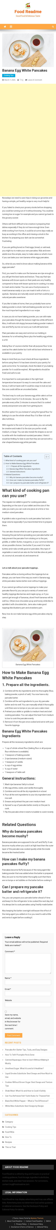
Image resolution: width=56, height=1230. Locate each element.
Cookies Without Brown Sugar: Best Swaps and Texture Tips (28, 1084)
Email (8, 989)
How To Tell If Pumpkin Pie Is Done (19, 1055)
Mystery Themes (37, 1218)
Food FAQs (9, 1132)
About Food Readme (14, 1221)
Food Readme (28, 11)
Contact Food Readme (34, 1221)
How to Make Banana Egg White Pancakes (22, 463)
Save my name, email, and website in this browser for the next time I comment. (13, 1022)
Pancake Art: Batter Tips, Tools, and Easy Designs (26, 1050)
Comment (10, 951)
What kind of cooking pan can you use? (21, 460)
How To (8, 1137)
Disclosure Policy (36, 1224)
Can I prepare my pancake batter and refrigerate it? (29, 483)
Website (8, 1000)
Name (8, 978)
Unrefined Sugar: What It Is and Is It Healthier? (24, 1068)
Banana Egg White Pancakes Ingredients (25, 469)
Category (9, 1122)
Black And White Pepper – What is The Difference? (26, 1101)
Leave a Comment (35, 80)
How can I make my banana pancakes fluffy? (27, 480)
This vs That (10, 1147)
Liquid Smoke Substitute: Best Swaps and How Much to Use (28, 1075)
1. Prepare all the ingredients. (21, 466)
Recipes (8, 1142)
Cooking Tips (9, 75)
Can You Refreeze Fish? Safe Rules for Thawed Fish (27, 1096)
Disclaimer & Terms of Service (22, 1227)
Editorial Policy (42, 1227)
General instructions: (18, 472)
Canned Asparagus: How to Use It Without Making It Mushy (27, 1061)
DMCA (48, 1221)
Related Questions (12, 474)
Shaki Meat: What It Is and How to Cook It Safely (25, 1091)
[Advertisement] (28, 112)
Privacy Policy (21, 1224)
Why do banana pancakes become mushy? (26, 477)
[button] (46, 456)
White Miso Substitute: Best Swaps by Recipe (24, 1106)
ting (21, 80)
